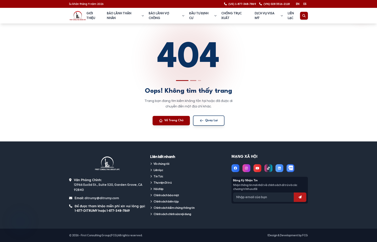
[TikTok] (268, 168)
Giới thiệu (90, 15)
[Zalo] (290, 168)
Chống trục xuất (231, 15)
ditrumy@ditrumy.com (101, 198)
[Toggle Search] (304, 16)
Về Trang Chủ (174, 120)
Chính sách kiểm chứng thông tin (174, 208)
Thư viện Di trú (163, 182)
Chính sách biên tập (166, 201)
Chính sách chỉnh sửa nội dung (172, 214)
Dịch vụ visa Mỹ (264, 15)
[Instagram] (246, 168)
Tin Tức (158, 176)
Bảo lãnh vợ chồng (159, 15)
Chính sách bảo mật (166, 195)
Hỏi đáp (158, 189)
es (304, 4)
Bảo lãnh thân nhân (119, 15)
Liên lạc (291, 15)
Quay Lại (211, 120)
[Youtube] (257, 168)
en (297, 4)
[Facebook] (235, 168)
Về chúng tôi (161, 164)
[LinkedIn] (279, 168)
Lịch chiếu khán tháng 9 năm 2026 (77, 4)
